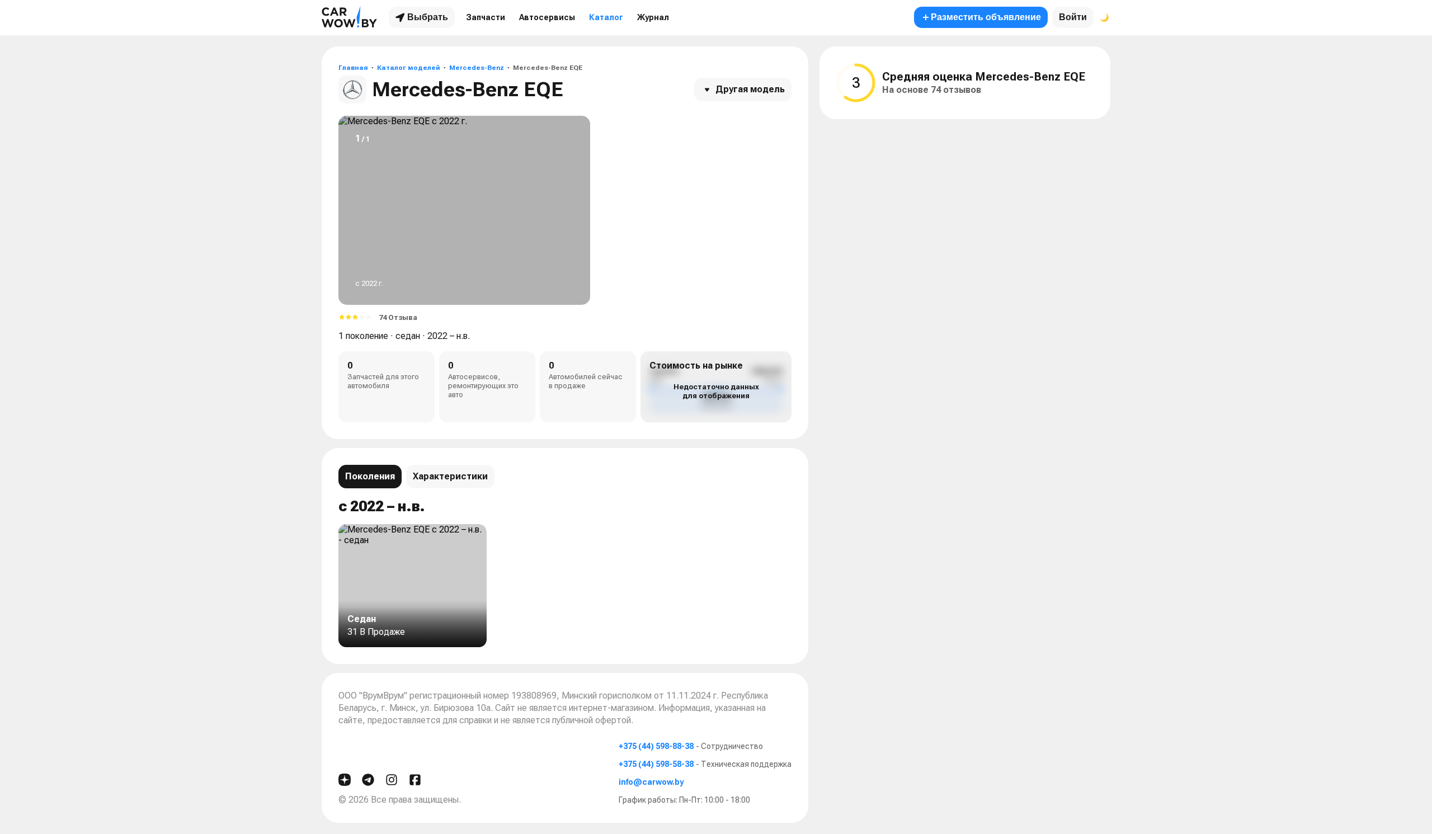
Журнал (653, 17)
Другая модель (750, 89)
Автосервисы (547, 17)
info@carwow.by (651, 782)
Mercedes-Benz (476, 68)
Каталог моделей (408, 68)
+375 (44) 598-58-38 (656, 764)
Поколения (370, 476)
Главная (353, 68)
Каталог (606, 17)
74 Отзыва (398, 317)
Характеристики (450, 476)
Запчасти (485, 17)
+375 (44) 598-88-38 (656, 746)
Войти (1073, 17)
